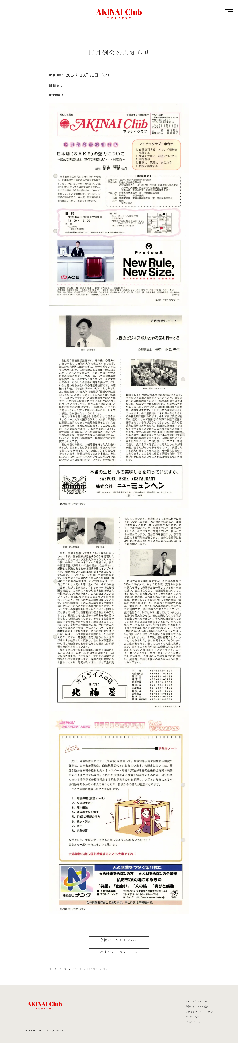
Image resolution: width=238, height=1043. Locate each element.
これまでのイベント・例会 (199, 1011)
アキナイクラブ (58, 969)
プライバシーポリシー (197, 1022)
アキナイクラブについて (198, 1001)
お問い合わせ (192, 1017)
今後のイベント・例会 (197, 1006)
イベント (77, 969)
